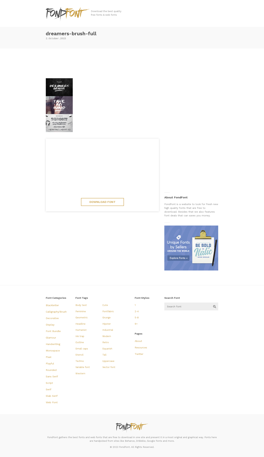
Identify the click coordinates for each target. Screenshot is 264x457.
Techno (79, 361)
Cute (105, 305)
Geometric (81, 317)
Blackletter (52, 305)
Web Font (52, 402)
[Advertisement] (132, 62)
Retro (105, 342)
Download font (102, 202)
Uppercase (108, 361)
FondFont (68, 14)
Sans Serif (52, 376)
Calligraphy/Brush (56, 311)
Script (49, 382)
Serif (48, 389)
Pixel (48, 357)
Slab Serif (52, 395)
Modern (106, 336)
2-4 (137, 311)
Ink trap (79, 336)
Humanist (81, 330)
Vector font (108, 367)
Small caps (81, 348)
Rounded (51, 370)
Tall (104, 354)
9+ (136, 323)
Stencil (79, 354)
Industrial (107, 330)
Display (50, 324)
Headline (80, 323)
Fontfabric (108, 311)
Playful (50, 363)
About (138, 341)
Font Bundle (53, 331)
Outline (79, 342)
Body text (81, 305)
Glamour (51, 337)
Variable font (82, 367)
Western (80, 373)
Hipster (106, 323)
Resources (141, 347)
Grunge (106, 317)
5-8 (137, 317)
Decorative (52, 318)
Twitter (139, 354)
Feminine (80, 311)
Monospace (53, 350)
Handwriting (53, 344)
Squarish (107, 348)
